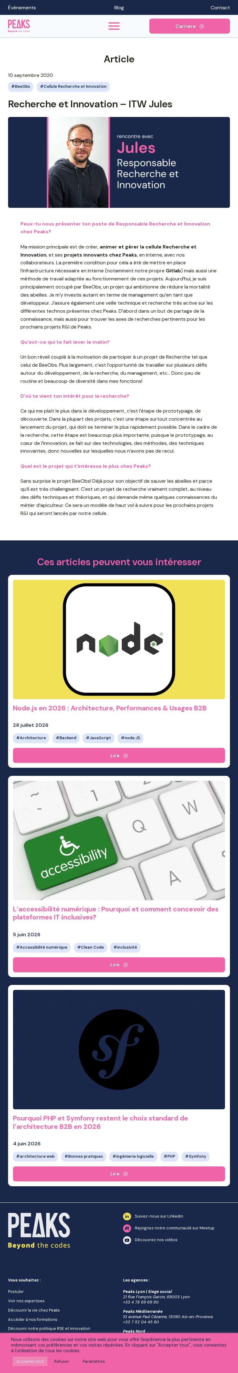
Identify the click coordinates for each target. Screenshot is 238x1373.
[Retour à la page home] (43, 26)
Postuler (16, 1291)
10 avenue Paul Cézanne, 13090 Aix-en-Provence (168, 1316)
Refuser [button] (61, 1361)
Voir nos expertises (26, 1301)
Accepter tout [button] (30, 1361)
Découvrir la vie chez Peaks (34, 1310)
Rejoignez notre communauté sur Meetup (174, 1228)
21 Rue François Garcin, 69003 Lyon (156, 1296)
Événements (22, 7)
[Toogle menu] (114, 26)
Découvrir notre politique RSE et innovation (49, 1328)
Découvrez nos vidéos (156, 1240)
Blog (119, 7)
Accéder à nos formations (32, 1319)
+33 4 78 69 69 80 (141, 1302)
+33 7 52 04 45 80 (141, 1322)
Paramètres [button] (94, 1361)
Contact (220, 7)
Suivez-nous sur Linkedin (159, 1216)
